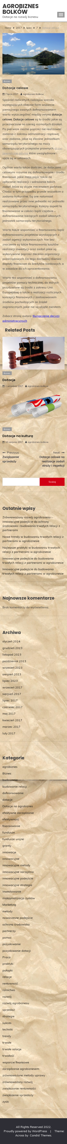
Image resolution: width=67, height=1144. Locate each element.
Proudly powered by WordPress (26, 1131)
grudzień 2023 (12, 648)
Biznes (7, 81)
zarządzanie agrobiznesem (20, 1069)
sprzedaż (8, 1009)
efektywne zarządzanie (18, 813)
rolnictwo (8, 990)
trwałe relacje (11, 1049)
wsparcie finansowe (15, 1062)
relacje (7, 977)
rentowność (10, 983)
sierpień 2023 (11, 674)
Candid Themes (40, 1135)
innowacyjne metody (16, 865)
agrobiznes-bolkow (33, 94)
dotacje (7, 799)
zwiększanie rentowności (19, 1088)
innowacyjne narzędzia (18, 872)
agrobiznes (9, 766)
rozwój (7, 996)
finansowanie (11, 826)
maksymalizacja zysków (18, 898)
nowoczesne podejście (17, 917)
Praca (6, 957)
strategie (8, 1016)
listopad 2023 (11, 654)
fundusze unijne (13, 839)
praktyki (7, 963)
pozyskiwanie (11, 944)
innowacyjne (10, 858)
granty (6, 845)
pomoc (7, 937)
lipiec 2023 (10, 680)
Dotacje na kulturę (17, 436)
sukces (6, 1023)
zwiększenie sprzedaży (17, 1095)
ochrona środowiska (16, 924)
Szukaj (52, 481)
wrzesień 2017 (12, 687)
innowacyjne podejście (17, 878)
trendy (6, 1036)
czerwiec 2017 (12, 707)
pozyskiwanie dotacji (16, 950)
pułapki (7, 970)
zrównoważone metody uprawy (23, 1075)
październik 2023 (14, 661)
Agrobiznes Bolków (20, 9)
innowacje (9, 852)
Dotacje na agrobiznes (17, 806)
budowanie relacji (14, 786)
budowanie (10, 780)
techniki (7, 1029)
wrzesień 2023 (12, 667)
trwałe (6, 1042)
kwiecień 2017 (12, 720)
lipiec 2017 (10, 700)
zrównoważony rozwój (17, 1082)
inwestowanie (11, 891)
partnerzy (9, 931)
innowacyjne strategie (17, 885)
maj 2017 (9, 713)
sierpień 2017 (11, 694)
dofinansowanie (13, 793)
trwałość (8, 1055)
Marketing (9, 904)
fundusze (8, 832)
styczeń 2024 (11, 641)
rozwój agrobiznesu (15, 1003)
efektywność (10, 819)
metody (7, 911)
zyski (5, 1101)
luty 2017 (8, 733)
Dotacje (8, 380)
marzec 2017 (11, 726)
